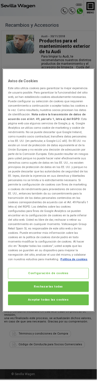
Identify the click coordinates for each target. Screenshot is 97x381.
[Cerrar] (87, 74)
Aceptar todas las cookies (48, 300)
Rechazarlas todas (48, 286)
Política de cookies (73, 259)
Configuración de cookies (48, 273)
